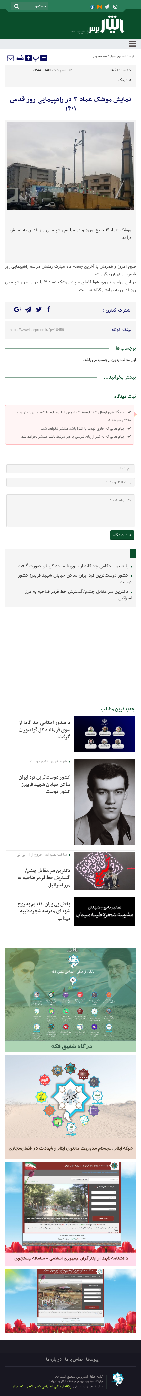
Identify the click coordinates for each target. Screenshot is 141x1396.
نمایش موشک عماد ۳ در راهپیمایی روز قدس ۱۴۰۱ (70, 104)
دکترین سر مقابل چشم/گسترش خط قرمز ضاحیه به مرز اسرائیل (78, 595)
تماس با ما (74, 1359)
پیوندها (92, 1359)
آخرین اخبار (118, 56)
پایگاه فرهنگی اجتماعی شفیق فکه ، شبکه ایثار (42, 1386)
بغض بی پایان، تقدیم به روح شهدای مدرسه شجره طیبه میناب (44, 911)
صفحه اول (100, 56)
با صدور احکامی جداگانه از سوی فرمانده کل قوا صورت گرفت (74, 566)
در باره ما (54, 1359)
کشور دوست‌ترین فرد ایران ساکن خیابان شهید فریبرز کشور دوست (75, 579)
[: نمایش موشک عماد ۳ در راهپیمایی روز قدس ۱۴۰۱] (11, 58)
